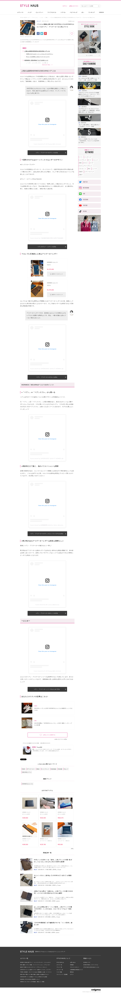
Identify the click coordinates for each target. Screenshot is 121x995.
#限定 (38, 769)
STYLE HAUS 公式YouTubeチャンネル (91, 967)
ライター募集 (59, 972)
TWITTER (85, 182)
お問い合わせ (72, 962)
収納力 (81, 171)
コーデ (91, 162)
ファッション (35, 17)
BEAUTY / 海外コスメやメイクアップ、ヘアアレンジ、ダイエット (33, 967)
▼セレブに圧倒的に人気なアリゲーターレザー (38, 56)
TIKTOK (85, 211)
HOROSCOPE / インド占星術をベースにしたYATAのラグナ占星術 (33, 976)
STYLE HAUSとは (60, 962)
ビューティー (39, 12)
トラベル (63, 12)
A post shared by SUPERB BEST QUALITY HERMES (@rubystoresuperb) (52, 368)
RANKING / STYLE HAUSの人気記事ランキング (30, 979)
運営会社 (72, 972)
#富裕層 (60, 769)
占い (83, 12)
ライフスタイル (52, 12)
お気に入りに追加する (49, 735)
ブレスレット (82, 168)
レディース (20, 12)
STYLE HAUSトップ (25, 17)
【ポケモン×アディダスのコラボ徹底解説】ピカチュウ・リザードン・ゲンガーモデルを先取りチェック (89, 94)
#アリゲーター (31, 769)
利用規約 (72, 964)
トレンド (95, 160)
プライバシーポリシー (74, 967)
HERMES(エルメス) (27, 784)
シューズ (94, 168)
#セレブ (66, 769)
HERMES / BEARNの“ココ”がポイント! (36, 60)
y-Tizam (59, 869)
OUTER (80, 76)
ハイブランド (82, 160)
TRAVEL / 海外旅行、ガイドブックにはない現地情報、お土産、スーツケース (35, 972)
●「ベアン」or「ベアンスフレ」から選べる (37, 63)
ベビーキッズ (73, 12)
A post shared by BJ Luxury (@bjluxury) (47, 604)
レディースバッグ (89, 171)
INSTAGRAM (86, 188)
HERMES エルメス (26, 812)
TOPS (80, 106)
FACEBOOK (85, 199)
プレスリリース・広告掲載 (62, 974)
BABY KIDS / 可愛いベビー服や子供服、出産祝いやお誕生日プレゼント (34, 974)
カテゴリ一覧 (59, 964)
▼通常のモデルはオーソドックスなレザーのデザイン (39, 54)
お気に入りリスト (73, 6)
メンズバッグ (88, 157)
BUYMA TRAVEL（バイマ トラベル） (91, 964)
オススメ (85, 162)
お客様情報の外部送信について (76, 969)
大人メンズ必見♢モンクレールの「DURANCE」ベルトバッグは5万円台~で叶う (89, 140)
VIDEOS (101, 12)
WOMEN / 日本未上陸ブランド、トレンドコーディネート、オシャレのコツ (35, 962)
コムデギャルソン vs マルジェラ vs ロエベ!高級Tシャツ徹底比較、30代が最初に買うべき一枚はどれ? (89, 110)
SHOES (80, 90)
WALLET (39, 21)
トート (81, 157)
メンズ (29, 12)
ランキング (91, 12)
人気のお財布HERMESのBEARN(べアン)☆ (37, 51)
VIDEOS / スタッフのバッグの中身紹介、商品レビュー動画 (32, 981)
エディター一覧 (60, 969)
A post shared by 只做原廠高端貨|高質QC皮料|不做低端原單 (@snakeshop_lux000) (54, 238)
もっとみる (89, 55)
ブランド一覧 (59, 967)
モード (89, 160)
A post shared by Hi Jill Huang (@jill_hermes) (47, 144)
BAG (79, 122)
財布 (47, 17)
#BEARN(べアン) (26, 772)
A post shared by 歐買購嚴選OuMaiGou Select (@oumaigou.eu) (49, 525)
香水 (89, 168)
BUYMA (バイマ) (86, 962)
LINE (84, 194)
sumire (58, 901)
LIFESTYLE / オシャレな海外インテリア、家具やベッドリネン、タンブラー (35, 969)
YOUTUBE (85, 205)
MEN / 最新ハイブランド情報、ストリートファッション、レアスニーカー (35, 964)
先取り (81, 174)
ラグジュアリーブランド (85, 165)
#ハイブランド (45, 769)
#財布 (23, 769)
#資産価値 (53, 769)
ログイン (65, 6)
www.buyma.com (28, 36)
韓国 (80, 162)
